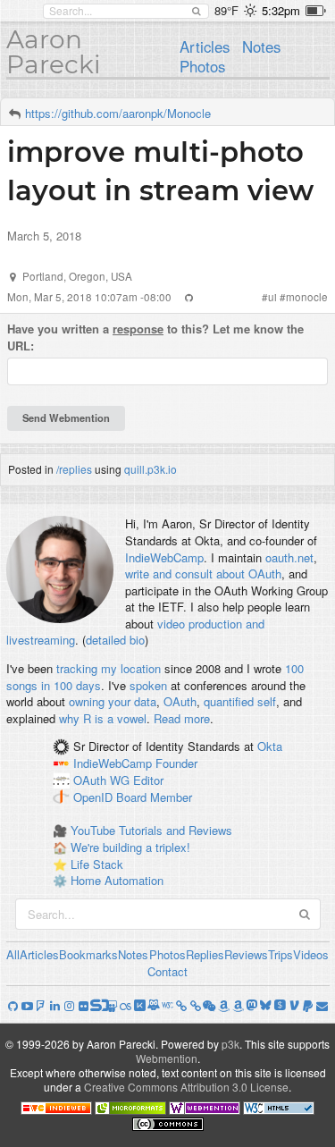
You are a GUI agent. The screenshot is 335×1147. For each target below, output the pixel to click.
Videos (311, 954)
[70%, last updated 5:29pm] (316, 10)
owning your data (112, 701)
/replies (74, 469)
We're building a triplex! (130, 847)
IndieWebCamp (164, 557)
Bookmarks (88, 954)
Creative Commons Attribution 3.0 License (186, 1086)
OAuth (180, 701)
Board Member (154, 797)
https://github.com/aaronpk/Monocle (118, 113)
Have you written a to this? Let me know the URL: (155, 337)
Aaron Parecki (53, 52)
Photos (202, 66)
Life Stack (97, 864)
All (13, 954)
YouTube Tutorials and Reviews (151, 830)
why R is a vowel (103, 718)
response (138, 328)
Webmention (166, 1058)
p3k (230, 1043)
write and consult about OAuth (203, 573)
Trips (280, 954)
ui (272, 297)
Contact (167, 971)
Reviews (246, 954)
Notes (261, 46)
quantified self (240, 701)
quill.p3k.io (150, 469)
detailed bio (115, 639)
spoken (148, 685)
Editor (148, 780)
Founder (176, 763)
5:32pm (281, 10)
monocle (307, 297)
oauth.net (289, 557)
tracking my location (108, 668)
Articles (205, 46)
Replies (205, 954)
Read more (182, 718)
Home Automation (117, 880)
